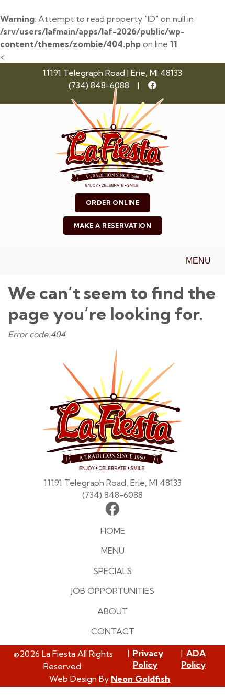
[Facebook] (152, 85)
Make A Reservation (113, 226)
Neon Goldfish (140, 678)
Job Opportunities (112, 591)
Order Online (113, 203)
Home (112, 530)
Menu (198, 260)
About (112, 611)
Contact (112, 631)
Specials (112, 571)
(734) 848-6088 (99, 85)
